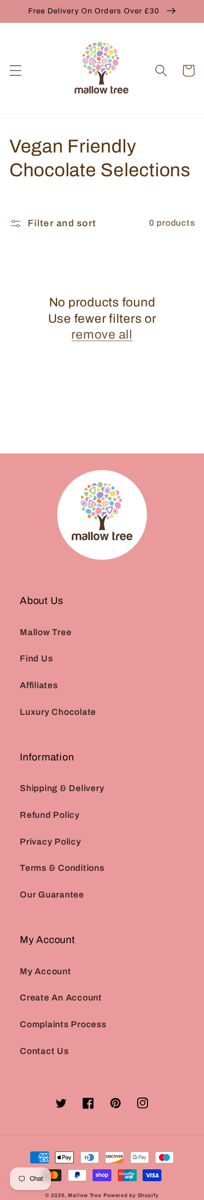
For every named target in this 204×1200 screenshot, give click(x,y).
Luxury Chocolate (58, 712)
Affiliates (39, 685)
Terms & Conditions (62, 868)
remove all (102, 334)
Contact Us (44, 1051)
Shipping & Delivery (62, 788)
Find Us (36, 658)
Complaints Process (63, 1024)
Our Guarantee (52, 895)
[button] (15, 70)
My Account (45, 971)
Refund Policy (50, 815)
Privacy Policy (50, 842)
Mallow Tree (45, 632)
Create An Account (61, 997)
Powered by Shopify (131, 1195)
